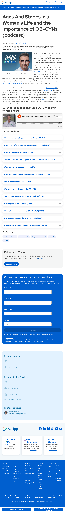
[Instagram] (57, 429)
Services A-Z (58, 468)
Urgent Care (16, 476)
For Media (49, 471)
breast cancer (6, 83)
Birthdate (7, 320)
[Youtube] (61, 429)
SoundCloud (38, 258)
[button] (16, 509)
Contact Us (11, 440)
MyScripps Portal (29, 473)
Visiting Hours (28, 480)
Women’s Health (20, 43)
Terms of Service (46, 334)
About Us (49, 464)
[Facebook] (40, 429)
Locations (16, 464)
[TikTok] (52, 429)
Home (4, 7)
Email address (8, 309)
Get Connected (31, 440)
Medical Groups (6, 471)
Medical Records (29, 468)
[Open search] (58, 2)
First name (7, 288)
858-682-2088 (28, 283)
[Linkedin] (44, 429)
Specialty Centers (17, 481)
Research (49, 474)
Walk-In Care (58, 473)
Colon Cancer (12, 394)
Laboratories (58, 483)
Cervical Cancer (13, 388)
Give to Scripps (52, 440)
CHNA (61, 496)
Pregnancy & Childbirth (39, 237)
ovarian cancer (17, 83)
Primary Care (58, 471)
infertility (45, 99)
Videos (6, 240)
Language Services (30, 483)
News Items (11, 7)
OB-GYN (37, 72)
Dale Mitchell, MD (51, 88)
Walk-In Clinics (16, 478)
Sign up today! (33, 450)
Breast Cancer (12, 382)
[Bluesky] (48, 429)
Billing (26, 471)
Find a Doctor (6, 464)
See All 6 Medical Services (12, 400)
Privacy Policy (35, 334)
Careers (49, 466)
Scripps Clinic (47, 90)
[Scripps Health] (7, 3)
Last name (7, 298)
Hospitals (11, 361)
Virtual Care (5, 473)
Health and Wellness (10, 237)
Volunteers (49, 469)
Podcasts (51, 237)
